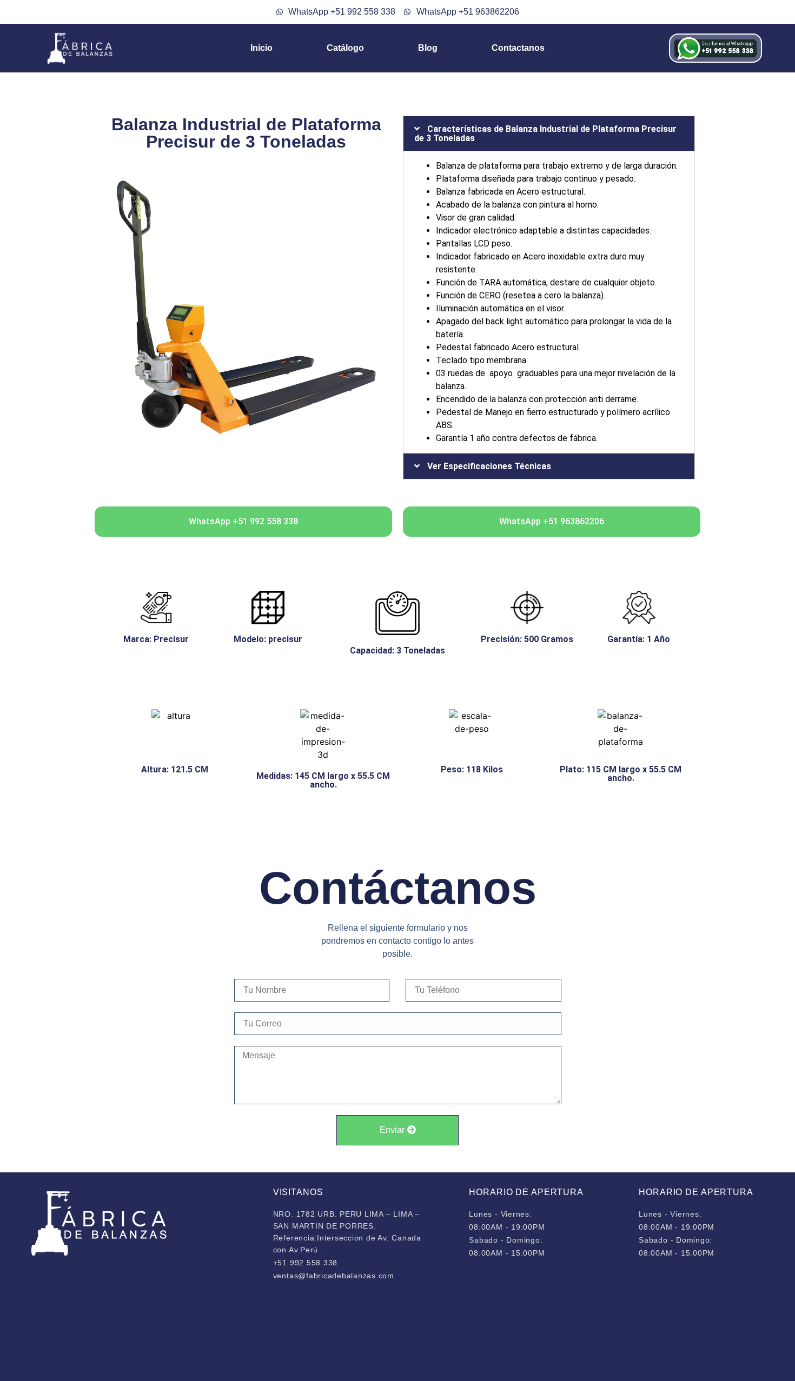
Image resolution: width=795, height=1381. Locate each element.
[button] (548, 133)
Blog (428, 47)
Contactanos (518, 47)
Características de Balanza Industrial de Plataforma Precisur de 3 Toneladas (545, 133)
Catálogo (345, 47)
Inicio (261, 47)
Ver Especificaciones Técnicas (489, 466)
